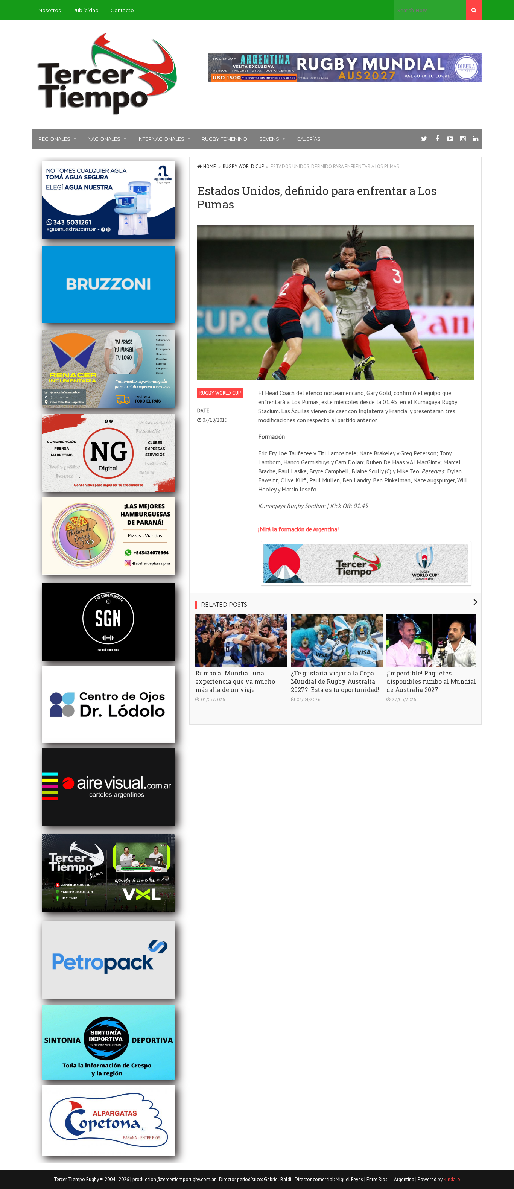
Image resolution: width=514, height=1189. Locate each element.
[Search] (474, 10)
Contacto (122, 10)
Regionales (54, 139)
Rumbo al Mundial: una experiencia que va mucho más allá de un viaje (235, 681)
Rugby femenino (224, 139)
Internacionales (161, 139)
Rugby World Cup (243, 166)
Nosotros (49, 10)
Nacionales (104, 139)
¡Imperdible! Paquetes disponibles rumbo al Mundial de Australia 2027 (431, 681)
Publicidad (86, 10)
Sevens (269, 139)
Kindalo (452, 1179)
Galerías (309, 139)
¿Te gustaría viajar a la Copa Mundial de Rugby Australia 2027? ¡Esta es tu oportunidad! (335, 681)
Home (209, 166)
